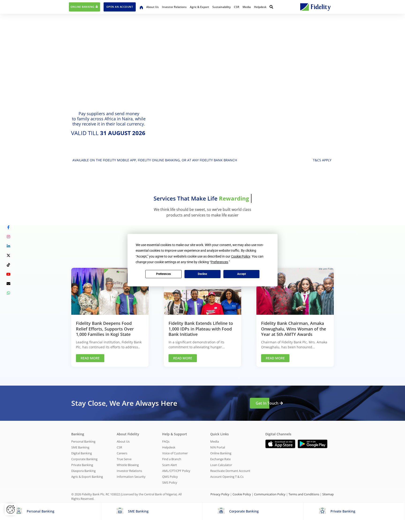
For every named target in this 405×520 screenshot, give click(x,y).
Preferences (163, 274)
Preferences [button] (219, 262)
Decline (202, 274)
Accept (241, 274)
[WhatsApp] (8, 293)
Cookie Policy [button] (240, 256)
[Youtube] (8, 274)
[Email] (8, 283)
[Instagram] (8, 236)
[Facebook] (8, 227)
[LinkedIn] (8, 246)
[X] (8, 255)
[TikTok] (8, 265)
